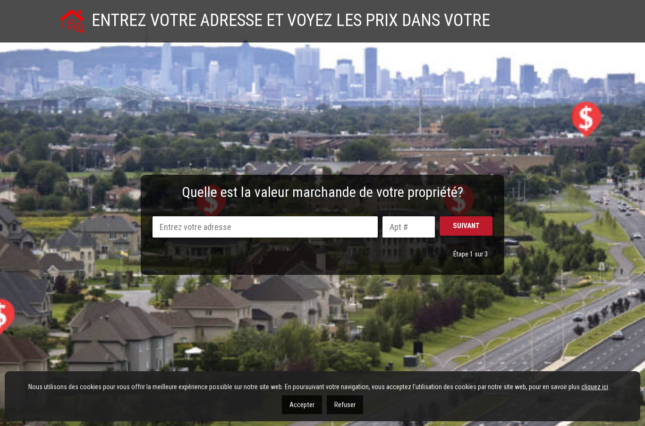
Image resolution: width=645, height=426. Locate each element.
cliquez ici (594, 387)
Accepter (301, 404)
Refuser (345, 404)
